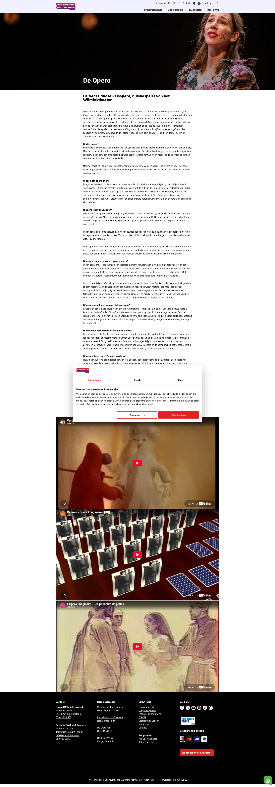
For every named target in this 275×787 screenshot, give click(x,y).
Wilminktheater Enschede (110, 707)
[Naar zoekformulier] (217, 3)
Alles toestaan (178, 415)
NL (169, 3)
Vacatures (144, 724)
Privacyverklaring (96, 780)
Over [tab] (180, 380)
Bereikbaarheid (146, 707)
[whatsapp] (211, 708)
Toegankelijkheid (147, 711)
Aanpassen (135, 415)
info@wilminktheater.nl (67, 736)
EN (179, 3)
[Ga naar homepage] (66, 6)
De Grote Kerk (104, 728)
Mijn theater (207, 3)
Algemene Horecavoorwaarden (157, 780)
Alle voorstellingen (148, 739)
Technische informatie (150, 714)
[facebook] (182, 708)
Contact (186, 3)
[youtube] (193, 708)
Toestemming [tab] (94, 380)
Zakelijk (142, 717)
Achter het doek (147, 742)
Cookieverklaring (112, 780)
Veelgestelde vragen (149, 721)
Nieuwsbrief (160, 3)
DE (174, 3)
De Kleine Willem (105, 738)
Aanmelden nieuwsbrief (196, 753)
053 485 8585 (63, 739)
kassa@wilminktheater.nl (68, 714)
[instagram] (199, 708)
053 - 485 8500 (63, 717)
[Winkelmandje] (193, 3)
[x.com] (188, 708)
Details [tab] (137, 380)
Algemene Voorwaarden (132, 780)
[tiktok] (205, 708)
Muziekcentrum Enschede (110, 717)
